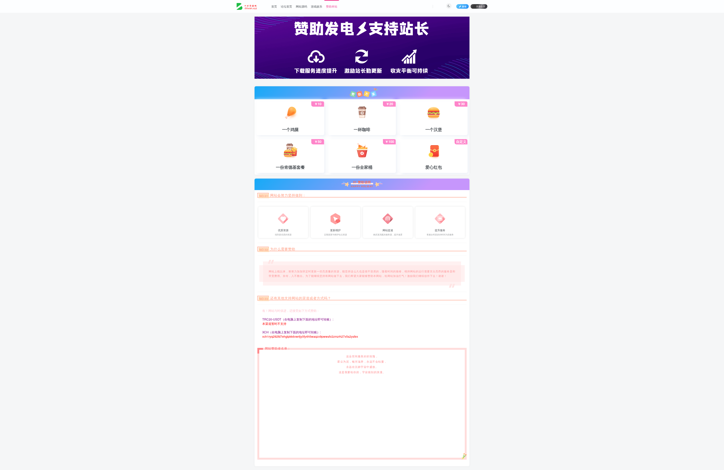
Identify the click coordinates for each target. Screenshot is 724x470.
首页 (274, 6)
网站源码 (301, 6)
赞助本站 (331, 6)
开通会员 (480, 6)
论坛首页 (286, 6)
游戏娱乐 (316, 6)
